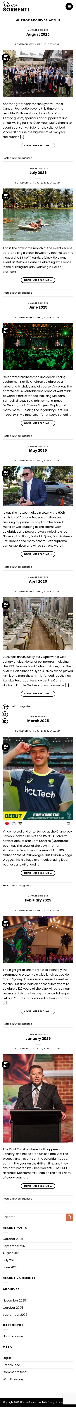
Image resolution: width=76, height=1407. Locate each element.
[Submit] (69, 1217)
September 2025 (15, 1246)
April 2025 (38, 581)
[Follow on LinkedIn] (5, 721)
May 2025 (38, 450)
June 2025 (38, 307)
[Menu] (69, 6)
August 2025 (38, 34)
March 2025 (38, 720)
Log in (7, 1358)
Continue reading (38, 145)
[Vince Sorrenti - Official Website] (25, 6)
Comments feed (15, 1372)
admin (54, 20)
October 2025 (13, 1239)
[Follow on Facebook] (5, 708)
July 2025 (38, 172)
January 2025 (38, 1038)
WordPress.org (13, 1379)
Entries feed (11, 1365)
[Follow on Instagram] (5, 714)
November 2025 (14, 1300)
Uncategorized (38, 29)
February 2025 (38, 900)
